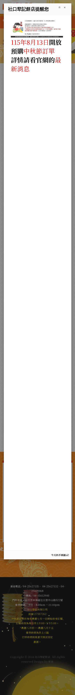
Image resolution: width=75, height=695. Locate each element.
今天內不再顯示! (60, 555)
